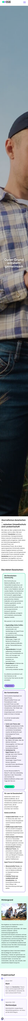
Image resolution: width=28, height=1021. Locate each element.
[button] (24, 2)
